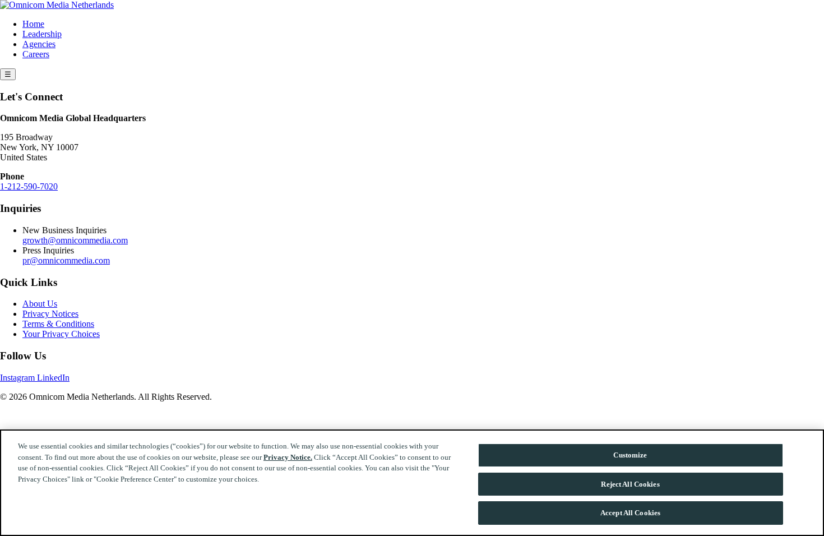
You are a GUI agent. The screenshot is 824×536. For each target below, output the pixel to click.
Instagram (18, 377)
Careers (35, 54)
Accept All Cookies (630, 513)
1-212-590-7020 (29, 186)
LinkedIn (53, 377)
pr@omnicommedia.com (66, 260)
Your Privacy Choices (61, 334)
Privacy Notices (50, 313)
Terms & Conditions (58, 324)
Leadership (42, 34)
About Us (39, 303)
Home (33, 24)
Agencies (38, 44)
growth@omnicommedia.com (75, 240)
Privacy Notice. (287, 457)
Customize (630, 455)
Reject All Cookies (630, 484)
